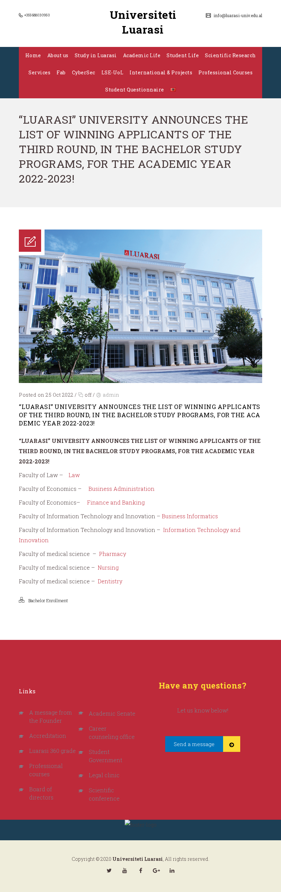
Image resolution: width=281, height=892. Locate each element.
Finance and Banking (116, 502)
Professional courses (46, 770)
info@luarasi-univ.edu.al (237, 15)
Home (33, 55)
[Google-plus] (156, 870)
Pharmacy (112, 553)
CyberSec (83, 72)
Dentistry (110, 581)
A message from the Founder (50, 716)
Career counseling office (112, 732)
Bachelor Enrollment (48, 600)
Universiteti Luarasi (143, 22)
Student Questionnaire (134, 89)
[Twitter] (109, 870)
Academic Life (142, 55)
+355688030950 (37, 15)
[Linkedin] (172, 870)
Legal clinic (104, 775)
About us (58, 55)
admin (111, 395)
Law (74, 475)
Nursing (108, 567)
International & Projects (161, 72)
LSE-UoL (112, 72)
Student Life (183, 55)
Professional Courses (225, 72)
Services (39, 72)
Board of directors (41, 793)
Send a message (194, 744)
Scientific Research (230, 55)
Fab (61, 72)
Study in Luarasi (96, 55)
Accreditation (47, 735)
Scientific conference (104, 794)
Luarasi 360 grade (52, 750)
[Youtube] (125, 870)
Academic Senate (112, 713)
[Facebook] (140, 870)
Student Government (105, 756)
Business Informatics (190, 516)
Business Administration (121, 488)
